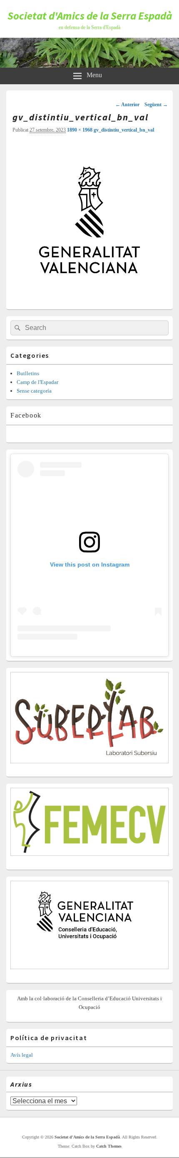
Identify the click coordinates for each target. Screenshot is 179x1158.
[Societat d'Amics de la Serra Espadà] (89, 65)
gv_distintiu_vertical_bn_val (124, 130)
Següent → (156, 104)
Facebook (26, 415)
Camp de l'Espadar (37, 382)
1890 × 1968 (79, 130)
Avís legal (21, 1055)
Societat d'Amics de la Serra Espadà (89, 15)
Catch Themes (109, 1146)
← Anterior (127, 104)
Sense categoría (34, 391)
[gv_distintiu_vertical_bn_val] (89, 297)
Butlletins (28, 373)
